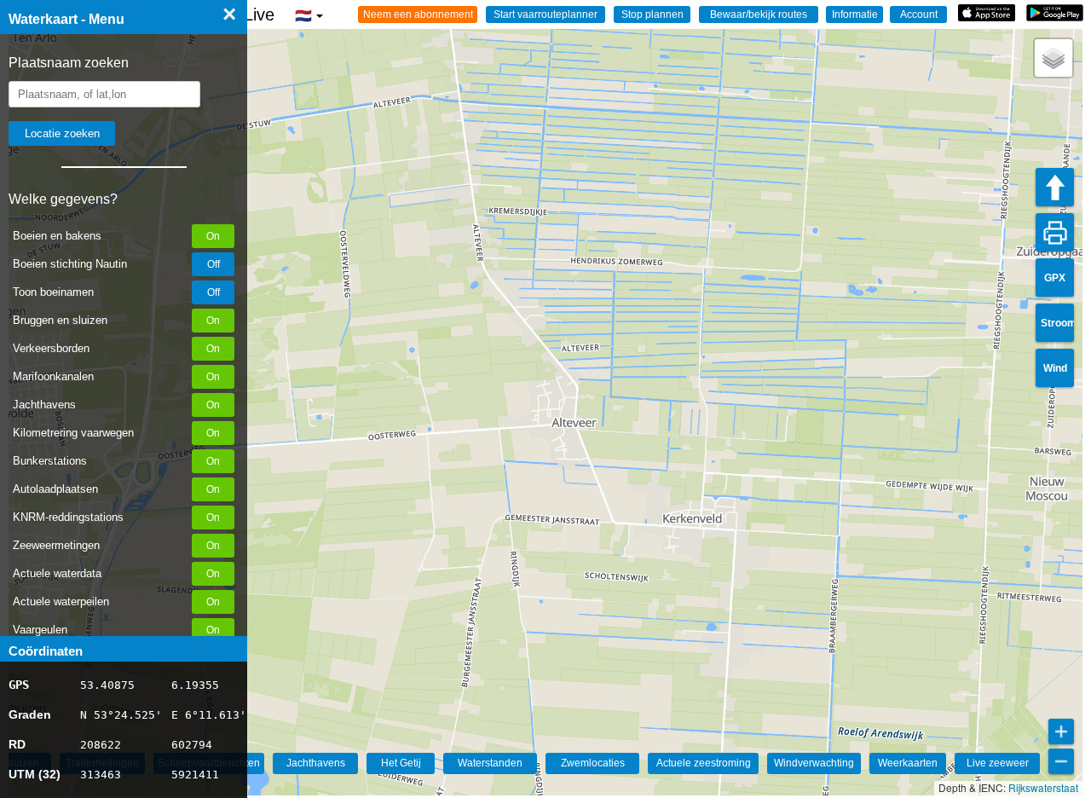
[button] (1053, 58)
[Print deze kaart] (1055, 232)
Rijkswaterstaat (1043, 787)
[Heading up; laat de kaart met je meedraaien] (1055, 187)
